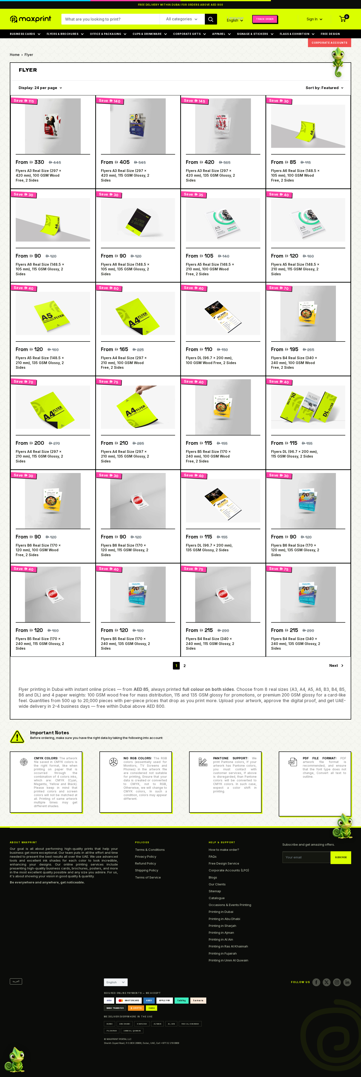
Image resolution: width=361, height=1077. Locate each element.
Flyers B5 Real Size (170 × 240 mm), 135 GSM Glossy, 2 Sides (125, 643)
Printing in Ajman (221, 932)
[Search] (211, 19)
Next (333, 665)
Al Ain (171, 1024)
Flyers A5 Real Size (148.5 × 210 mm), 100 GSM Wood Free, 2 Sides (210, 269)
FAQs (213, 856)
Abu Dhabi (124, 1024)
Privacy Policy (145, 856)
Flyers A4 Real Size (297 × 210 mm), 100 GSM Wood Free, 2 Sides (124, 362)
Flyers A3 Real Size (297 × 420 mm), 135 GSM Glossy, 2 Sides (210, 175)
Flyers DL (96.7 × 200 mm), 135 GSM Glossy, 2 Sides (209, 547)
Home (15, 55)
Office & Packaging (105, 33)
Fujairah (112, 1030)
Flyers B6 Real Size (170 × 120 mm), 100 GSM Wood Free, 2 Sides (38, 550)
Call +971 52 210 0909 (167, 1043)
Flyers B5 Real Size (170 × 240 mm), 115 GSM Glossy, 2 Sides (40, 643)
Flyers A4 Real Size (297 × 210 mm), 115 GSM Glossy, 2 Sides (39, 456)
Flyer (29, 55)
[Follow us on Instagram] (337, 982)
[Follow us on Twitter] (327, 982)
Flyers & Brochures (63, 33)
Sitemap (215, 891)
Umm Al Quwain (132, 1030)
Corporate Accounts (329, 42)
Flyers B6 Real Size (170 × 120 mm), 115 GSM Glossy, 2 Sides (124, 550)
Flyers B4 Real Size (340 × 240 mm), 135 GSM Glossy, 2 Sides (295, 643)
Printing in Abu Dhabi (224, 919)
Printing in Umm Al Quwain (228, 960)
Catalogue (217, 898)
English (112, 982)
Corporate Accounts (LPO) (229, 870)
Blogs (213, 877)
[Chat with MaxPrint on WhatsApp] (14, 1059)
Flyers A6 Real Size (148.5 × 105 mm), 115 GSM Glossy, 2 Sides (40, 269)
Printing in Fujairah (223, 953)
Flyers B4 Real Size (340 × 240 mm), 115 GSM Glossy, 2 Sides (210, 643)
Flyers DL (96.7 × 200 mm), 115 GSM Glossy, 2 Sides (294, 454)
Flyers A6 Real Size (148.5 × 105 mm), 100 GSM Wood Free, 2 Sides (295, 175)
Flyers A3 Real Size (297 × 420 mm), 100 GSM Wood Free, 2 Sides (38, 175)
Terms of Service (148, 877)
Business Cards (22, 33)
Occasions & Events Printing (230, 905)
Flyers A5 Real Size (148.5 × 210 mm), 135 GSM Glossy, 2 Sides (40, 362)
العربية (16, 981)
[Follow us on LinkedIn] (347, 982)
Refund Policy (145, 863)
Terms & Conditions (150, 850)
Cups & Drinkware (147, 33)
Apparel (218, 33)
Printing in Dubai (221, 912)
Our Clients (217, 884)
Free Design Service (224, 863)
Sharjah (142, 1024)
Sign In (313, 19)
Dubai (109, 1024)
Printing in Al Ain (221, 939)
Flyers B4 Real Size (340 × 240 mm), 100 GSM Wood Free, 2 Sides (294, 362)
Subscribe (341, 857)
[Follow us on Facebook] (316, 982)
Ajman (157, 1024)
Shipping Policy (146, 870)
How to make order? (224, 850)
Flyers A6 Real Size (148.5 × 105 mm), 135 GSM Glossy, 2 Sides (125, 269)
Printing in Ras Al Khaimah (228, 946)
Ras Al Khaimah (190, 1024)
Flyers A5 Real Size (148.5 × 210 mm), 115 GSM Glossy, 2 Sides (295, 269)
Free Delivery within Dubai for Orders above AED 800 (180, 4)
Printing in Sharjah (222, 926)
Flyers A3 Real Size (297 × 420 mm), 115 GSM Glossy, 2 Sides (125, 175)
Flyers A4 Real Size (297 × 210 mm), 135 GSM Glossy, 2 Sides (125, 456)
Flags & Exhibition (294, 33)
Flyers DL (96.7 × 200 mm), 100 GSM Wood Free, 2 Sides (211, 360)
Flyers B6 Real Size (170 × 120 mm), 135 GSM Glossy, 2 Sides (295, 550)
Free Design (330, 33)
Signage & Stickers (252, 33)
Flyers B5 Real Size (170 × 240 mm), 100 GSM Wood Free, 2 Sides (208, 456)
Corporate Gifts (187, 33)
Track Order (265, 19)
